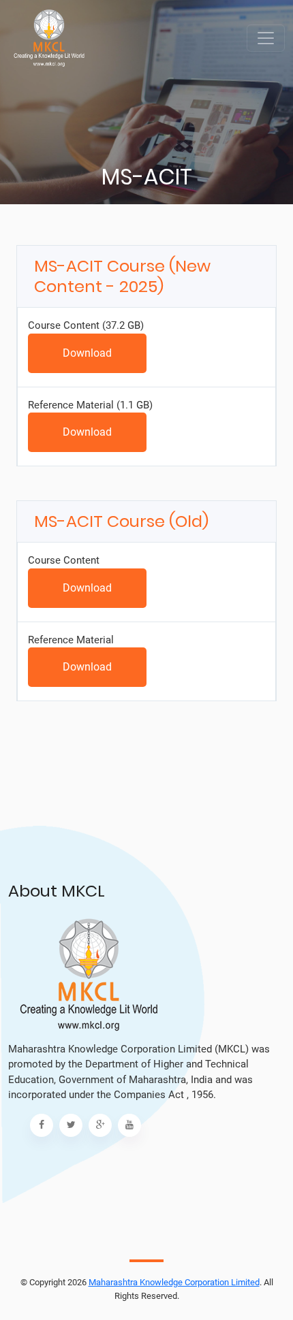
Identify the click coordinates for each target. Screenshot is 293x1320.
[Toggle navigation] (266, 38)
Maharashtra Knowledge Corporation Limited (174, 1282)
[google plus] (100, 1125)
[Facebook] (41, 1125)
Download (87, 353)
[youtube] (129, 1125)
